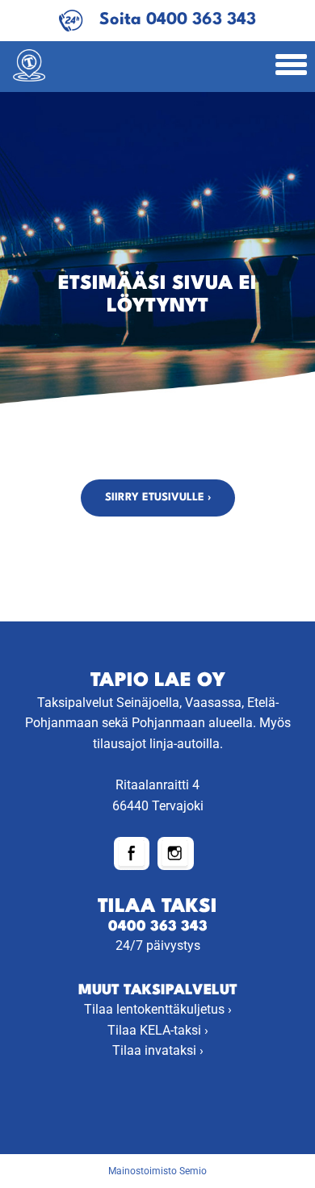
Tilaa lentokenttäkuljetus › (158, 1009)
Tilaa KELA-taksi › (157, 1030)
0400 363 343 (158, 927)
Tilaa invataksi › (158, 1050)
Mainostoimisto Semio (157, 1171)
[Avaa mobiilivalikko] (291, 66)
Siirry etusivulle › (158, 497)
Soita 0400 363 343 (177, 19)
